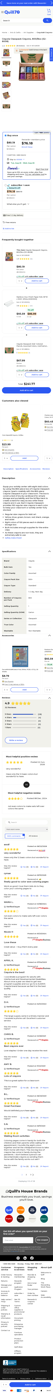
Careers (44, 1291)
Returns (4, 1281)
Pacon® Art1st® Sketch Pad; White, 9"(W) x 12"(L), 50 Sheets (20, 670)
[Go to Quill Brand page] (9, 1210)
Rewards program (18, 1282)
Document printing (18, 1319)
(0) (39, 721)
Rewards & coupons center (32, 1301)
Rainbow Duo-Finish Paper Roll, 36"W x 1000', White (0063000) (32, 298)
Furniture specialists (18, 1333)
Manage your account (6, 1286)
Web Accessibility (46, 1296)
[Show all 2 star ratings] (24, 724)
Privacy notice (25, 1378)
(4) (39, 717)
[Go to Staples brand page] (9, 1219)
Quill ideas (18, 1347)
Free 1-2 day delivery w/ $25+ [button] (14, 684)
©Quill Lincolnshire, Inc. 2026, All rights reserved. (19, 1371)
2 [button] (26, 1175)
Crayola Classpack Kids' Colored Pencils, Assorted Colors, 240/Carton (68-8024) (32, 345)
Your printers (32, 1289)
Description (8, 469)
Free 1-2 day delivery (14, 215)
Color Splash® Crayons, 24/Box (12, 435)
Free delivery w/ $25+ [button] (12, 453)
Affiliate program (17, 1352)
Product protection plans (18, 1341)
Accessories (35, 469)
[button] (52, 2)
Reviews (46, 469)
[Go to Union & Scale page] (32, 1219)
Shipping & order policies (5, 1308)
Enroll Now (27, 147)
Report (46, 867)
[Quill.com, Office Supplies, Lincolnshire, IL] (10, 1363)
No (34, 867)
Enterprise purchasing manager (18, 1326)
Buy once (12, 135)
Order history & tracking (6, 1276)
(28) (40, 714)
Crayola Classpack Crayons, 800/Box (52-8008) (32, 251)
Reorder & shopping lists (31, 1277)
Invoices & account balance (5, 1293)
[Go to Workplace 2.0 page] (44, 1219)
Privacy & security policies (5, 1324)
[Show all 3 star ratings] (24, 720)
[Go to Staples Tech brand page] (20, 1219)
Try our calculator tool (34, 174)
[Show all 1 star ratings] (24, 727)
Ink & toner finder (32, 1284)
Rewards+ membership (19, 1276)
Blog (43, 1279)
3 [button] (30, 1175)
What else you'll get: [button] (16, 204)
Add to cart (30, 1385)
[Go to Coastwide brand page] (20, 1210)
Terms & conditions (8, 1378)
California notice (40, 1378)
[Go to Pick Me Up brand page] (32, 1210)
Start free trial (42, 169)
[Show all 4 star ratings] (25, 717)
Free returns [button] (11, 222)
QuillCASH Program (18, 1288)
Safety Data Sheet (13, 538)
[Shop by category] (2, 12)
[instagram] (18, 1258)
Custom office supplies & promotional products (19, 1310)
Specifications (22, 469)
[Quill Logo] (12, 12)
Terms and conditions (23, 1247)
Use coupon (42, 1240)
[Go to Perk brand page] (44, 1210)
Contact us (5, 1330)
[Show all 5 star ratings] (24, 714)
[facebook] (32, 1258)
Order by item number (32, 1294)
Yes (24, 867)
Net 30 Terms (17, 1300)
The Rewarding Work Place (45, 1285)
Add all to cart (26, 390)
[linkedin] (25, 1258)
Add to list (9, 229)
